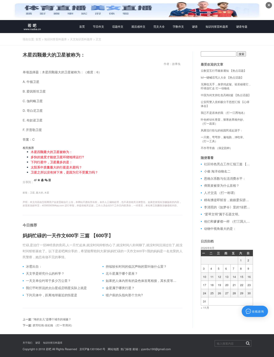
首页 (82, 26)
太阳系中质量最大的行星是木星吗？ (56, 167)
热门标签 (126, 349)
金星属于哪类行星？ (120, 288)
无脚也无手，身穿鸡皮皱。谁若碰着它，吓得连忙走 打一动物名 (226, 86)
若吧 (48, 349)
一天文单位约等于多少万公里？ (48, 280)
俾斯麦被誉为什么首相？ (221, 185)
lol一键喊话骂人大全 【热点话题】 (222, 77)
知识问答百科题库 (217, 26)
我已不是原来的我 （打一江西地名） (224, 113)
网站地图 (113, 349)
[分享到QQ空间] (39, 180)
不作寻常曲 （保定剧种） (216, 148)
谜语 (195, 26)
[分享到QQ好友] (42, 180)
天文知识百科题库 (81, 39)
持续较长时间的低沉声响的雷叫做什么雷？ (136, 266)
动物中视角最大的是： (220, 228)
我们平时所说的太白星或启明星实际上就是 (56, 288)
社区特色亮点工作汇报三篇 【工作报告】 (228, 164)
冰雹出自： (34, 266)
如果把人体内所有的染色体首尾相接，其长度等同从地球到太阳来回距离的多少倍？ (142, 280)
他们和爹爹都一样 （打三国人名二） (228, 221)
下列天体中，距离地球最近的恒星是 (51, 295)
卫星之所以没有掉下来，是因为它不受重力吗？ (64, 172)
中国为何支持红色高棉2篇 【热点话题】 (226, 95)
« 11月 (205, 308)
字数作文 (178, 26)
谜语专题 (241, 26)
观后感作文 (138, 26)
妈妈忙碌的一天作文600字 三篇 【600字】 (68, 235)
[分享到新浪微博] (35, 180)
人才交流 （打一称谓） (220, 193)
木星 (46, 192)
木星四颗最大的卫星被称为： (51, 151)
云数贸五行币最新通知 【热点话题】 (224, 71)
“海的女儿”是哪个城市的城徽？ (52, 319)
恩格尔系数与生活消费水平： (225, 178)
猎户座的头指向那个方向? (124, 295)
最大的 (39, 192)
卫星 (32, 192)
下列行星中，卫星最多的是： (51, 162)
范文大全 (159, 26)
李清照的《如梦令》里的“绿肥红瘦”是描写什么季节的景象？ (228, 207)
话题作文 (117, 26)
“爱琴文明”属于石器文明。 (222, 214)
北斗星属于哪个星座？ (122, 273)
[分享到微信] (46, 180)
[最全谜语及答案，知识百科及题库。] (32, 26)
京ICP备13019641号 (92, 349)
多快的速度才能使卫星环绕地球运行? (57, 157)
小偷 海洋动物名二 (217, 171)
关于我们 (27, 342)
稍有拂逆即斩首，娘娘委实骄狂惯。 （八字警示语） (228, 200)
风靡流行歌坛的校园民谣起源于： (222, 130)
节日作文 (98, 26)
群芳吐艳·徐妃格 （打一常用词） (53, 325)
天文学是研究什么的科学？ (45, 273)
